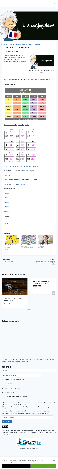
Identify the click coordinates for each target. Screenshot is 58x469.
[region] (29, 463)
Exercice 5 (7, 211)
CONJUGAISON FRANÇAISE (13, 44)
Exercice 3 (7, 202)
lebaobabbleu (9, 51)
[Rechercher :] (29, 370)
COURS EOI (29, 44)
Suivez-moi (6, 421)
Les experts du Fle (34, 448)
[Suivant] (53, 293)
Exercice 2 (7, 197)
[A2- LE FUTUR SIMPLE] (28, 239)
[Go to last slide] (4, 293)
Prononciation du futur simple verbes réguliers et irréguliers (22, 166)
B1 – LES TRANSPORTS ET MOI (11, 388)
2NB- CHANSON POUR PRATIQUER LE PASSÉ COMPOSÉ (41, 283)
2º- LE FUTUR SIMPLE (43, 244)
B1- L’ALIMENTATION (8, 384)
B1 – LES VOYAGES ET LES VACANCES (13, 380)
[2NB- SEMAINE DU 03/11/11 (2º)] (12, 239)
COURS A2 (23, 44)
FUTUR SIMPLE (36, 44)
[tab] (27, 309)
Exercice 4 (7, 206)
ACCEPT (43, 466)
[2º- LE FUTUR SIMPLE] (45, 239)
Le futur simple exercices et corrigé (15, 184)
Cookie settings (16, 466)
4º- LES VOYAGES (7, 261)
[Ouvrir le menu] (54, 3)
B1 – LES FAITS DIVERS (9, 392)
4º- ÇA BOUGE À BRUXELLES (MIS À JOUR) (45, 262)
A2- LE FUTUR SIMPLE (26, 244)
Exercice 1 (7, 193)
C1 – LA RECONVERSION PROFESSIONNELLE (15, 396)
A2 (5, 44)
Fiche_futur (7, 175)
